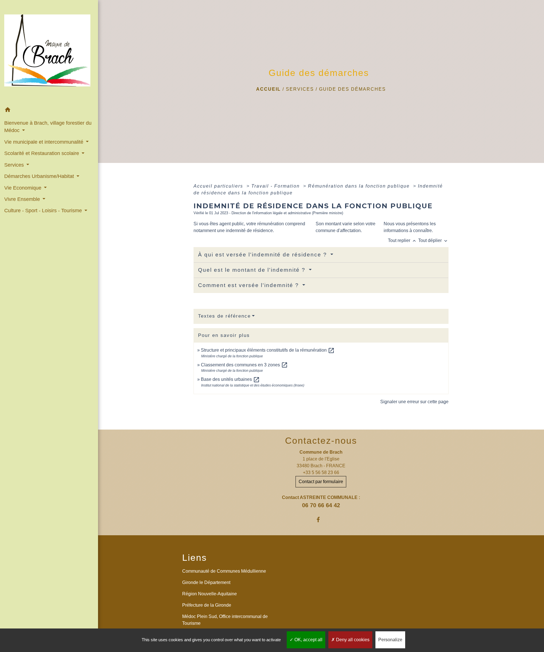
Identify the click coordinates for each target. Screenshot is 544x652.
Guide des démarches (352, 89)
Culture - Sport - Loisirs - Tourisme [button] (43, 210)
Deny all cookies (352, 639)
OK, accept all (307, 639)
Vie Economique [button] (23, 188)
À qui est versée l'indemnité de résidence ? (263, 255)
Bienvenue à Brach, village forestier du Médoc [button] (48, 126)
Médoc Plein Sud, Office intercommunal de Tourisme (225, 620)
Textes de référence (224, 316)
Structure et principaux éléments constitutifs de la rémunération (268, 350)
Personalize (390, 639)
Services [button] (14, 165)
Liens (194, 558)
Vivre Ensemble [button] (22, 199)
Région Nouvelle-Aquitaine (209, 593)
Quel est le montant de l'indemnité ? (252, 270)
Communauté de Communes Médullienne (224, 571)
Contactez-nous (321, 441)
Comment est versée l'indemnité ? (249, 285)
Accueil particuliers (219, 186)
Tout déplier (433, 240)
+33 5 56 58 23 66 (321, 472)
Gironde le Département (206, 582)
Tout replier (402, 240)
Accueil (268, 89)
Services (300, 89)
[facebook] (321, 519)
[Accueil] (49, 52)
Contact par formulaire (321, 481)
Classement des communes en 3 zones (244, 364)
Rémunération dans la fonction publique (359, 186)
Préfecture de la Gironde (206, 605)
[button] (49, 110)
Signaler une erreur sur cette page (414, 401)
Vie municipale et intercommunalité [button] (44, 142)
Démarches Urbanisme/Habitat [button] (39, 176)
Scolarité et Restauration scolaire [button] (42, 153)
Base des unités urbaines (230, 379)
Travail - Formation (276, 186)
